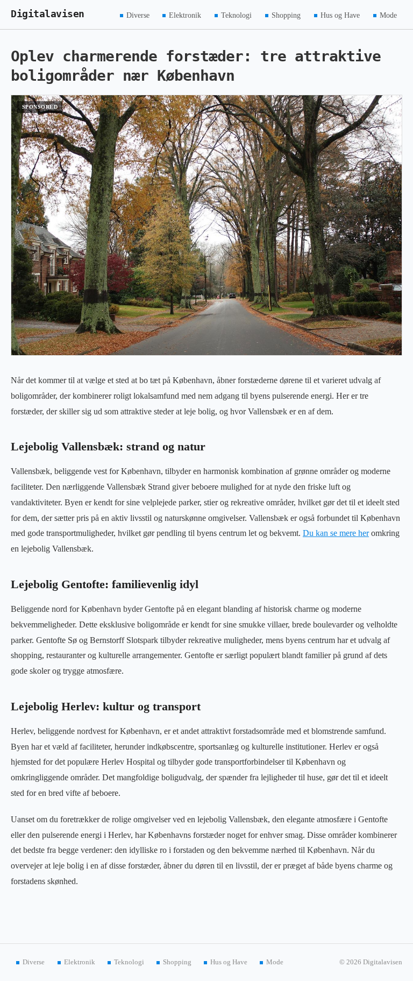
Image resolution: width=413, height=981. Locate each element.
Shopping (286, 15)
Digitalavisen (47, 14)
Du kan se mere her (336, 533)
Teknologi (236, 15)
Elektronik (185, 15)
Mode (388, 15)
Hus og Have (340, 15)
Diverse (137, 15)
